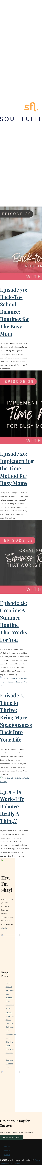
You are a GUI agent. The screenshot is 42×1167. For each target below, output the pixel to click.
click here (5, 928)
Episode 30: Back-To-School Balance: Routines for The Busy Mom (14, 311)
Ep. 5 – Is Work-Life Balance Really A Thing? (12, 806)
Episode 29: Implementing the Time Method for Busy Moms (17, 468)
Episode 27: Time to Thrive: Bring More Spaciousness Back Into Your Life (16, 717)
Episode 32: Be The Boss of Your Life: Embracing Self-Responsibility (11, 1023)
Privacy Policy (15, 1164)
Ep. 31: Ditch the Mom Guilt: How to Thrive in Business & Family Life (10, 1052)
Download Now (11, 1137)
